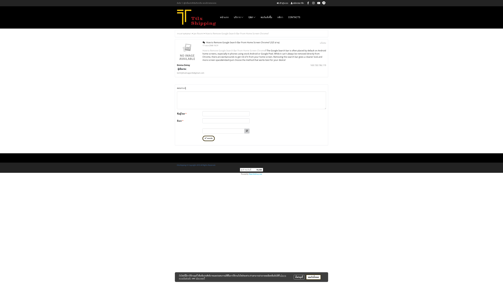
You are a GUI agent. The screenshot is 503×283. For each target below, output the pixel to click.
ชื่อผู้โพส (182, 113)
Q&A (250, 17)
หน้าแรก (224, 17)
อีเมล (180, 120)
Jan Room (198, 33)
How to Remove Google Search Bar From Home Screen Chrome (234, 50)
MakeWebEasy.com (255, 174)
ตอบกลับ (209, 138)
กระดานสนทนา (184, 33)
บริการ (237, 17)
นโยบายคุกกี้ (200, 278)
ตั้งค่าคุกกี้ (299, 277)
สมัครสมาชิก (298, 3)
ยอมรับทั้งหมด (313, 277)
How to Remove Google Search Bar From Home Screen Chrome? (237, 33)
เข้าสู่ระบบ (283, 3)
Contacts (294, 17)
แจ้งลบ (323, 42)
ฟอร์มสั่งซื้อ (266, 17)
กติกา (280, 17)
